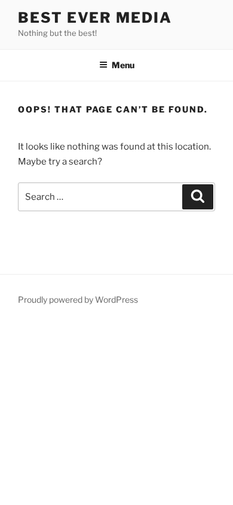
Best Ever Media (95, 17)
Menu (123, 65)
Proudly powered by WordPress (78, 299)
